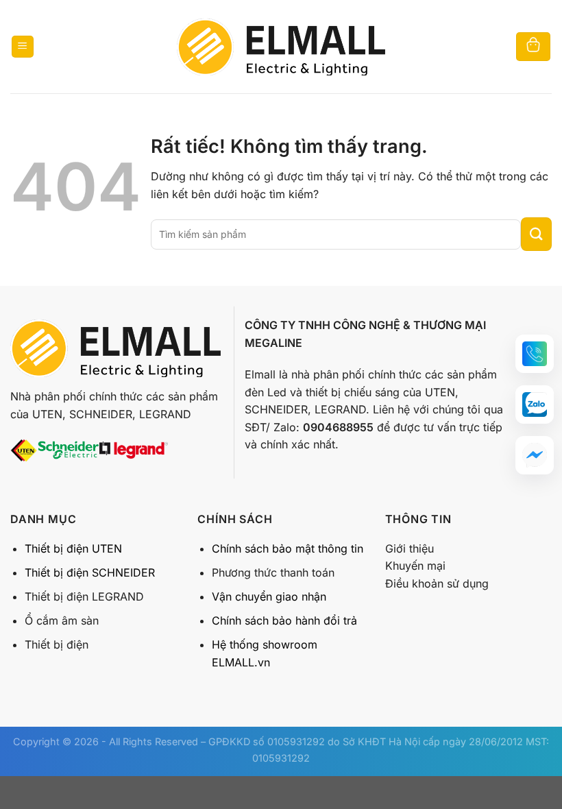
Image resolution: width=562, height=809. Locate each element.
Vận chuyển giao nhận (269, 596)
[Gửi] (536, 234)
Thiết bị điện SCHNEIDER (90, 572)
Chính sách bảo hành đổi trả (284, 620)
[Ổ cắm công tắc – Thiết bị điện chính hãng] (281, 46)
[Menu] (23, 47)
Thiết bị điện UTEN (73, 548)
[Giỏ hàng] (533, 47)
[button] (534, 354)
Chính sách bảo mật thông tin (287, 548)
